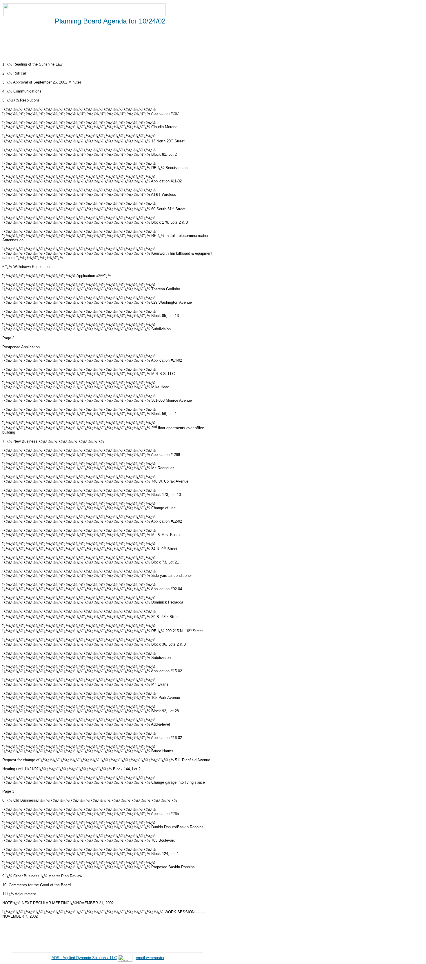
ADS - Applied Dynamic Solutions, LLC (84, 958)
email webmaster (150, 958)
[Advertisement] (107, 44)
